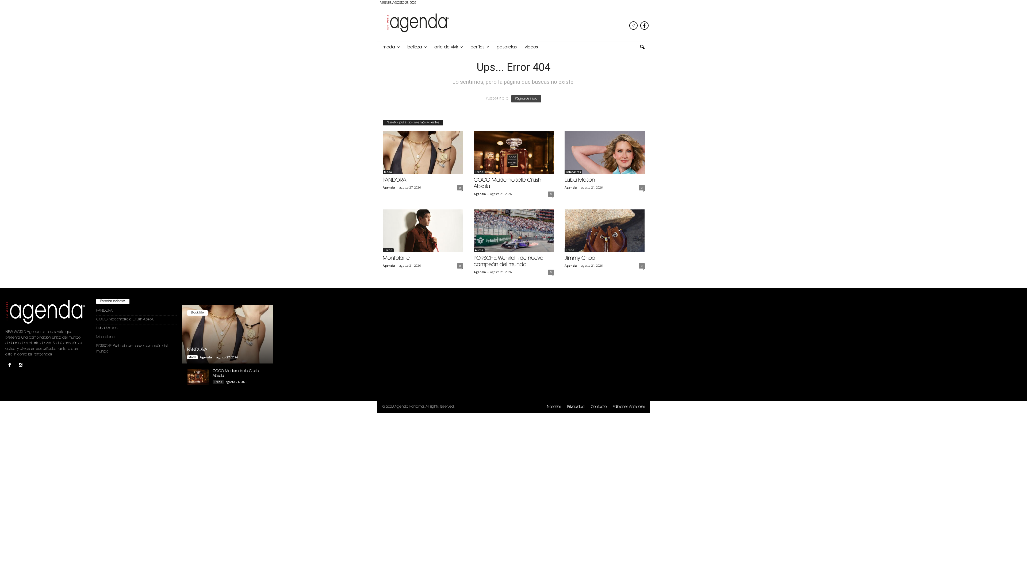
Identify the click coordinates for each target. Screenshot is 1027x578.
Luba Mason (580, 180)
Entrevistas (573, 172)
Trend (479, 172)
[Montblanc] (423, 230)
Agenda (389, 187)
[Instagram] (21, 366)
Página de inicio (526, 98)
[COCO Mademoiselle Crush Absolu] (514, 152)
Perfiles (477, 47)
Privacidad (576, 407)
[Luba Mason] (605, 152)
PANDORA (394, 180)
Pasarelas (507, 47)
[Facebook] (10, 366)
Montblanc (396, 258)
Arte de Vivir (446, 47)
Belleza (414, 47)
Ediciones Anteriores (629, 407)
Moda (388, 47)
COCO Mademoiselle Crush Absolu (125, 319)
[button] (642, 47)
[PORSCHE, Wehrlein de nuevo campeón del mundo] (514, 230)
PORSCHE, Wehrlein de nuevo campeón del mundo (131, 348)
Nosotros (554, 407)
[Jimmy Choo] (605, 230)
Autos (479, 250)
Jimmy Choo (580, 258)
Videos (531, 47)
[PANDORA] (423, 152)
